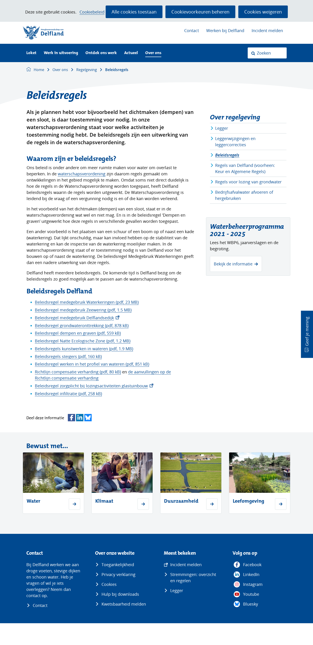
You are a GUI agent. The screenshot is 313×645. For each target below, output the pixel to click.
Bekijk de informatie (233, 264)
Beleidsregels (227, 155)
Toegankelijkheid (118, 564)
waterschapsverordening (81, 173)
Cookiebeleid (92, 12)
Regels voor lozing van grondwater (248, 182)
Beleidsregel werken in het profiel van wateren (92, 364)
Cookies (109, 584)
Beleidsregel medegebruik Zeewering (83, 310)
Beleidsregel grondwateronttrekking (82, 325)
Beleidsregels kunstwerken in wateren (84, 348)
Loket (31, 53)
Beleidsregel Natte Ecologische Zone (82, 341)
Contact (191, 30)
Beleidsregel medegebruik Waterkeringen (87, 302)
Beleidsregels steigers (68, 356)
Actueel (131, 53)
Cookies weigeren (263, 11)
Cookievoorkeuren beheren (200, 11)
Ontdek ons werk (101, 53)
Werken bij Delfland (225, 30)
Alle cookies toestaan (134, 11)
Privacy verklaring (118, 574)
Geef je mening (307, 331)
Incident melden (267, 30)
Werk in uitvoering (61, 53)
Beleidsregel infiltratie (68, 393)
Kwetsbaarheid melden (124, 604)
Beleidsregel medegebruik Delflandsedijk (77, 317)
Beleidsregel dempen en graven (78, 333)
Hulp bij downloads (120, 594)
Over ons (153, 53)
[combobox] (267, 52)
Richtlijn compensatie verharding (78, 372)
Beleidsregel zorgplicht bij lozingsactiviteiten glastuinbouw (94, 386)
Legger (221, 128)
